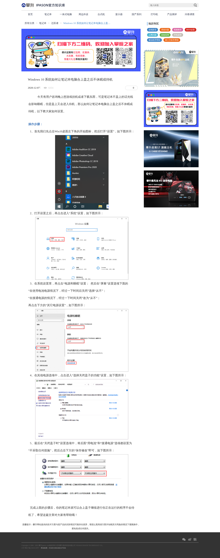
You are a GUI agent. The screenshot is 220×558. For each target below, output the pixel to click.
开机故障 (178, 35)
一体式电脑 (66, 14)
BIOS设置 (190, 30)
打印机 (154, 14)
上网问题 (152, 35)
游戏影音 (152, 30)
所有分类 (29, 23)
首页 (30, 14)
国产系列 (136, 14)
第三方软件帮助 (172, 40)
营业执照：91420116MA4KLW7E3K (53, 548)
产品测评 (172, 14)
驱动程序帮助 (154, 40)
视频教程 (178, 30)
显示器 (119, 14)
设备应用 (165, 35)
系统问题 (165, 30)
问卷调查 (190, 14)
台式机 (101, 14)
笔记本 (48, 14)
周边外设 (83, 14)
